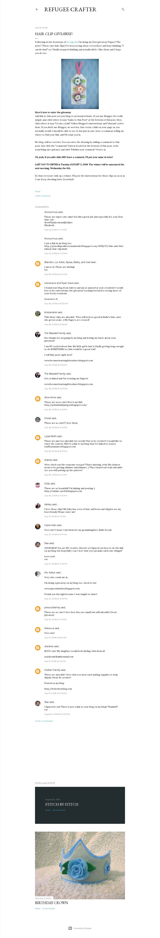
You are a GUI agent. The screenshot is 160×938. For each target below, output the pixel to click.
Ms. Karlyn (50, 572)
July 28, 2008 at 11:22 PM (55, 495)
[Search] (123, 9)
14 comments (48, 908)
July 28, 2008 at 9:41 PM (55, 475)
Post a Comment (44, 721)
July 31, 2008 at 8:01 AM (55, 637)
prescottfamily (52, 607)
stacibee (49, 646)
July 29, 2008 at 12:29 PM (56, 598)
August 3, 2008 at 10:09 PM (57, 714)
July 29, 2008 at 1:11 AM (54, 516)
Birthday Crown (51, 902)
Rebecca (49, 628)
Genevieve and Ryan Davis (59, 283)
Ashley (48, 504)
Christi (47, 418)
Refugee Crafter (70, 9)
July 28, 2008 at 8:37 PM (55, 451)
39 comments (59, 810)
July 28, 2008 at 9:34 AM (55, 274)
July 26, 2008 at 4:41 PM (55, 230)
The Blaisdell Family (55, 333)
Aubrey (48, 460)
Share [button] (37, 191)
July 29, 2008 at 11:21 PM (55, 619)
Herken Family (52, 670)
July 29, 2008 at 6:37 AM (55, 534)
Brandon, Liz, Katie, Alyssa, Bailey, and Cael (67, 262)
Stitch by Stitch (61, 804)
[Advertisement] (80, 752)
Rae (46, 543)
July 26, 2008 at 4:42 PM (55, 253)
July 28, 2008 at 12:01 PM (56, 388)
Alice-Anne (50, 397)
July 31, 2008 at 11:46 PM (55, 693)
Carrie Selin (50, 525)
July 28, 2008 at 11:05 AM (55, 324)
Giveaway (46, 196)
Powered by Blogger (82, 928)
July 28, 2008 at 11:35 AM (55, 365)
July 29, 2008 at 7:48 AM (55, 564)
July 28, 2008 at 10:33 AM (56, 303)
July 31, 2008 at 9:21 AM (55, 661)
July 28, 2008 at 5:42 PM (55, 427)
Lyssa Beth (50, 436)
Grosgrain (72, 42)
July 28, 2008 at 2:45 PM (55, 409)
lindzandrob (50, 312)
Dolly (47, 483)
